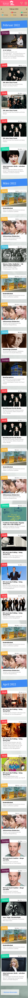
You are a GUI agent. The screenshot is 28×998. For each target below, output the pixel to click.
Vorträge (6, 15)
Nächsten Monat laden (10, 992)
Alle (3, 12)
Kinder (14, 15)
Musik (14, 12)
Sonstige (25, 15)
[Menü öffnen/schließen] (26, 3)
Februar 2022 (14, 9)
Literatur (25, 12)
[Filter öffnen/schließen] (21, 3)
